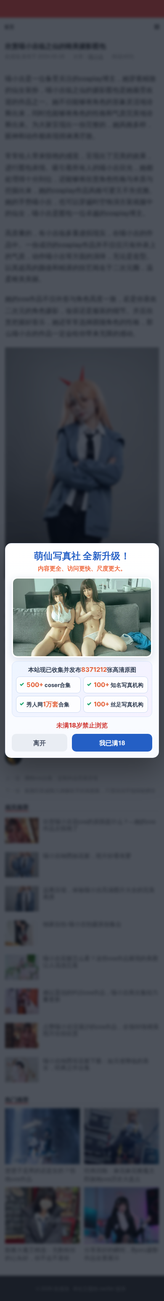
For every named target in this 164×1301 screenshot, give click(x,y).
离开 (39, 742)
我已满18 (112, 742)
